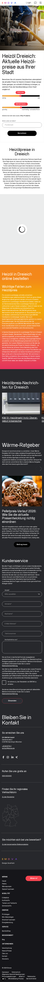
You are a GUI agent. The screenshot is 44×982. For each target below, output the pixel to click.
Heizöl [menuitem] (4, 881)
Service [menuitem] (5, 927)
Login (28, 3)
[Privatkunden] (9, 3)
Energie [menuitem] (5, 910)
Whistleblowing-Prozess (16, 979)
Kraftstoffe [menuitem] (6, 900)
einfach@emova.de (8, 748)
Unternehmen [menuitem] (7, 944)
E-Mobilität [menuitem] (5, 898)
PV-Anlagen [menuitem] (6, 914)
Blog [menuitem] (3, 939)
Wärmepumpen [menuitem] (7, 886)
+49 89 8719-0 (6, 746)
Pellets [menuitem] (4, 884)
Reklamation (32, 976)
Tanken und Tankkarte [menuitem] (9, 903)
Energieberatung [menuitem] (7, 922)
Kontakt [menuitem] (4, 956)
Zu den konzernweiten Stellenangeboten (15, 844)
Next (41, 469)
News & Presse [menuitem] (7, 951)
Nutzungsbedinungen (9, 976)
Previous (36, 469)
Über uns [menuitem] (5, 953)
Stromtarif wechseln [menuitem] (8, 920)
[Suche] (35, 3)
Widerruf (33, 878)
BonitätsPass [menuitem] (6, 931)
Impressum (5, 972)
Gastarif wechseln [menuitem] (8, 889)
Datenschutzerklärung (10, 666)
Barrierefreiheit (31, 979)
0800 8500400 (7, 776)
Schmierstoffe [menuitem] (6, 906)
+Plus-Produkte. (25, 115)
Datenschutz (16, 972)
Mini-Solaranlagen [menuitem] (8, 917)
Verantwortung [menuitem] (7, 948)
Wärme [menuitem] (5, 877)
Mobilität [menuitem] (6, 893)
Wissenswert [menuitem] (7, 935)
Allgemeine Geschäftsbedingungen (13, 974)
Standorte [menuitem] (5, 959)
